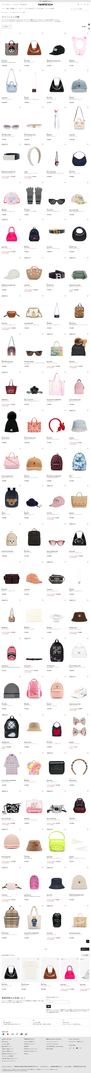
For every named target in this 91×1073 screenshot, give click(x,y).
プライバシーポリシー (81, 1009)
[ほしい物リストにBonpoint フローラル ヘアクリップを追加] (87, 714)
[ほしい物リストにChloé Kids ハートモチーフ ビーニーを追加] (20, 676)
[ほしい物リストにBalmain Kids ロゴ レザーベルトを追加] (65, 257)
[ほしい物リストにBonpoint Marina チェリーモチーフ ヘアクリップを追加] (87, 829)
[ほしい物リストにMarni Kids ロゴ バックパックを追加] (42, 523)
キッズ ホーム (5, 12)
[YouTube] (80, 1048)
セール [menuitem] (3, 8)
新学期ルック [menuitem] (13, 8)
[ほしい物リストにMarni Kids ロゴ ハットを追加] (65, 867)
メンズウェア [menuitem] (15, 4)
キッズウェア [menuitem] (23, 4)
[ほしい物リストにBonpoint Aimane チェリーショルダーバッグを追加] (42, 70)
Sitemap (26, 1053)
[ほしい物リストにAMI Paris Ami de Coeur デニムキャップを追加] (87, 70)
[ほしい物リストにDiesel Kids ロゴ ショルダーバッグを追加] (65, 905)
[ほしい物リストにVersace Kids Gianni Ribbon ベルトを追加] (42, 638)
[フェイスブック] (77, 1048)
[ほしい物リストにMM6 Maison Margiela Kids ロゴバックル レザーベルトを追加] (20, 144)
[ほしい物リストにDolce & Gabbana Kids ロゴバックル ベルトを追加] (42, 107)
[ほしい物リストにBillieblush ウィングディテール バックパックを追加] (65, 600)
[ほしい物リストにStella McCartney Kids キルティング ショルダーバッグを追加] (87, 257)
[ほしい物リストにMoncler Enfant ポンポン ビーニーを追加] (20, 410)
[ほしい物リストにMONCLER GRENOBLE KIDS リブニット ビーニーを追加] (87, 867)
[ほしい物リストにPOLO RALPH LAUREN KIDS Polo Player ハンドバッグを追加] (65, 372)
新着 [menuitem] (8, 8)
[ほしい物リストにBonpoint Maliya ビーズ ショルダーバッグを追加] (87, 562)
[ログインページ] (81, 4)
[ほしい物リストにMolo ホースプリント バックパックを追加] (87, 448)
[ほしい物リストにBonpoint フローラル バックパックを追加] (65, 676)
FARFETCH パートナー (29, 1044)
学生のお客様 (49, 1048)
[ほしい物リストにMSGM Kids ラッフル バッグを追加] (20, 600)
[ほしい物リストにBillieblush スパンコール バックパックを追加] (42, 219)
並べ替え (84, 26)
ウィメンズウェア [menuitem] (6, 4)
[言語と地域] (78, 4)
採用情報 (26, 1046)
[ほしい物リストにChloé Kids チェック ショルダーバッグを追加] (65, 562)
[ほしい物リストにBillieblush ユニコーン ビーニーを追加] (65, 107)
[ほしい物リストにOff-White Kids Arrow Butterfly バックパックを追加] (65, 638)
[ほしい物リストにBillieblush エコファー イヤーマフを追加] (87, 33)
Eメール (48, 999)
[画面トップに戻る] (87, 941)
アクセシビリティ (44, 1066)
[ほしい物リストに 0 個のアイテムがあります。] (84, 4)
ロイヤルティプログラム (52, 1044)
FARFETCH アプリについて (30, 1048)
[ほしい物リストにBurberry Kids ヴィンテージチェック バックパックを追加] (20, 905)
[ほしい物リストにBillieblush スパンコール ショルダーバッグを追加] (20, 182)
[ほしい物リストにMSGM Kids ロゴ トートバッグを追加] (20, 372)
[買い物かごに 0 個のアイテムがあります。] (87, 4)
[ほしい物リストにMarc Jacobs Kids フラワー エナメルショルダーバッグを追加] (42, 372)
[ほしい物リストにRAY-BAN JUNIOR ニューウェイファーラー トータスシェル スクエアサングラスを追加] (42, 334)
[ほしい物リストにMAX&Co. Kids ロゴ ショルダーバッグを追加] (87, 219)
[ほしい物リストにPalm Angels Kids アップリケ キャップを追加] (20, 829)
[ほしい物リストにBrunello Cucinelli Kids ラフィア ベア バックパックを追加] (20, 523)
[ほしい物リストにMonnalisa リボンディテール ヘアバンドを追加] (65, 410)
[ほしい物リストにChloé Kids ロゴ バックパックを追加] (87, 791)
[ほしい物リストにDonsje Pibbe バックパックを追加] (20, 485)
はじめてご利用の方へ (29, 1041)
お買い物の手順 (6, 1022)
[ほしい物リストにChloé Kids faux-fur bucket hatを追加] (42, 829)
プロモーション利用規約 (7, 1056)
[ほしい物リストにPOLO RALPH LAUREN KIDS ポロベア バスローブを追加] (20, 753)
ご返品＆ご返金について (7, 1048)
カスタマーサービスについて (9, 1060)
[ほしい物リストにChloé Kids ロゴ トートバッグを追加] (87, 107)
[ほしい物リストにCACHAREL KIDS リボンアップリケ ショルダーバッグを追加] (42, 296)
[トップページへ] (45, 4)
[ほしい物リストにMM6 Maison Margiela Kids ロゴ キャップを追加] (65, 33)
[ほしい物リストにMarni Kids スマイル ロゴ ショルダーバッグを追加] (20, 296)
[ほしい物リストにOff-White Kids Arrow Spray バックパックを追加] (20, 714)
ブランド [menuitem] (21, 8)
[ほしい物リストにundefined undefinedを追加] (18, 959)
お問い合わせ (65, 1022)
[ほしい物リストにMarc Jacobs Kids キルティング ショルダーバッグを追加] (65, 791)
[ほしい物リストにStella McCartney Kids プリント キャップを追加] (87, 676)
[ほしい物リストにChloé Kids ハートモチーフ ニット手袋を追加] (42, 182)
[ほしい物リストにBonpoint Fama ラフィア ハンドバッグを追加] (87, 485)
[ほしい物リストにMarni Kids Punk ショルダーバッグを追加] (65, 753)
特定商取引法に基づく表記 (79, 1066)
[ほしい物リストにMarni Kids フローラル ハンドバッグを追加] (65, 334)
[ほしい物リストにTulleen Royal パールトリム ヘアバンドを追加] (42, 144)
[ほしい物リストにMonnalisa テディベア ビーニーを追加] (87, 334)
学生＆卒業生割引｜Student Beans (54, 1046)
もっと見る (57, 21)
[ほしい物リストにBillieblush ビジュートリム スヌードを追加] (42, 600)
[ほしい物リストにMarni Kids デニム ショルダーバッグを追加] (87, 144)
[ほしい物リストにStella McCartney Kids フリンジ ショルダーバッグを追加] (20, 334)
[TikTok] (73, 1048)
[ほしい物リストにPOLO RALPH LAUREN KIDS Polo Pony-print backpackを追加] (65, 448)
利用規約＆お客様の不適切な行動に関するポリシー (26, 1066)
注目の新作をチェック (47, 1)
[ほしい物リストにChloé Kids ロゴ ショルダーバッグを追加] (20, 867)
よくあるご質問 (36, 1022)
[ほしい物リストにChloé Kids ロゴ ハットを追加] (42, 562)
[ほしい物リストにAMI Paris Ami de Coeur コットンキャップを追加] (42, 448)
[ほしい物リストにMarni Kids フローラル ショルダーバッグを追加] (87, 523)
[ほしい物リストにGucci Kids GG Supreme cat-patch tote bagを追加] (20, 33)
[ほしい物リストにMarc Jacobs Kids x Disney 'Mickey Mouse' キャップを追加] (87, 182)
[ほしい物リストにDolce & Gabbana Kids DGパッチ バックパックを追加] (87, 372)
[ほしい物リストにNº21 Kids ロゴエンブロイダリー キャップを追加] (65, 485)
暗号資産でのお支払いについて (9, 1053)
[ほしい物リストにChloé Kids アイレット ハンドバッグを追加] (20, 70)
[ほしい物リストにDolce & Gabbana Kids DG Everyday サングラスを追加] (65, 523)
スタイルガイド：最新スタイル (76, 1041)
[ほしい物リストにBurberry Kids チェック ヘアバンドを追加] (87, 753)
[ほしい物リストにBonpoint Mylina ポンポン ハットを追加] (42, 485)
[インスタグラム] (70, 1048)
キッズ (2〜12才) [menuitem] (40, 8)
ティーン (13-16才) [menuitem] (49, 8)
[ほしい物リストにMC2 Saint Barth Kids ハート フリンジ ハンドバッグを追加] (87, 905)
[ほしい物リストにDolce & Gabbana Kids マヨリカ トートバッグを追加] (42, 410)
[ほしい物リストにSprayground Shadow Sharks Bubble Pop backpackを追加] (42, 867)
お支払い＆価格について (7, 1051)
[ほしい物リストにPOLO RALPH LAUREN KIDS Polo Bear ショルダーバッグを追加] (42, 905)
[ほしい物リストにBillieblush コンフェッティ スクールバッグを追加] (42, 791)
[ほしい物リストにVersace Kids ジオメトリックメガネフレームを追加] (65, 182)
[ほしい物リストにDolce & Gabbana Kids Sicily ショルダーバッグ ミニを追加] (20, 448)
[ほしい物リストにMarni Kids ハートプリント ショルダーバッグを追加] (65, 714)
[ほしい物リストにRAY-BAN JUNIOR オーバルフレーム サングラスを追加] (20, 107)
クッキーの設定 (67, 1066)
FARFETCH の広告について (30, 1051)
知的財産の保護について (56, 1066)
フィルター (5, 26)
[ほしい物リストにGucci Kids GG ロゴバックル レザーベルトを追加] (65, 219)
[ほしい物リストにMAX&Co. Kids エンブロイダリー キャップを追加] (87, 600)
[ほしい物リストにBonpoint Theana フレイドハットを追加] (87, 410)
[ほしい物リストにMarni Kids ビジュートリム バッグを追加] (65, 70)
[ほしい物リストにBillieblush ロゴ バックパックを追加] (42, 676)
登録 (49, 1006)
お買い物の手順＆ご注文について (10, 1058)
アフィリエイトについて (52, 1041)
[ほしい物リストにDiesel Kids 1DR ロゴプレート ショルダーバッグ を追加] (65, 829)
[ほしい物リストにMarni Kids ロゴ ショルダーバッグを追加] (42, 33)
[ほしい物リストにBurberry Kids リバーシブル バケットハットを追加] (42, 714)
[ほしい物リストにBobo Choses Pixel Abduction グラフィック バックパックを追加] (87, 296)
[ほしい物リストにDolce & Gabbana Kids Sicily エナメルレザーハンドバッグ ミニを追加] (87, 638)
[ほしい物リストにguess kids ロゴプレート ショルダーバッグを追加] (20, 562)
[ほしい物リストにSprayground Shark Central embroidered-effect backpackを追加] (20, 638)
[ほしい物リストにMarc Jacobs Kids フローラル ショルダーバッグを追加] (20, 791)
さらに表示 (85, 955)
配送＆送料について (6, 1046)
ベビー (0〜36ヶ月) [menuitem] (29, 8)
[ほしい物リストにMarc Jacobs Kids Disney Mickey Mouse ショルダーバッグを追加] (65, 144)
